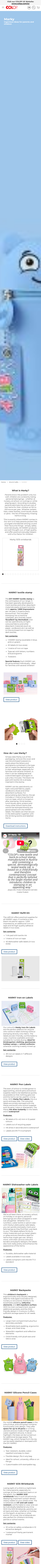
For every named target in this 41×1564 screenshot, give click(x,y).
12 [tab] (30, 574)
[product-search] (34, 7)
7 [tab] (18, 574)
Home (3, 482)
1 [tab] (3, 574)
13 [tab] (33, 574)
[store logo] (12, 7)
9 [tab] (23, 574)
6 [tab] (15, 574)
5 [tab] (13, 574)
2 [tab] (5, 574)
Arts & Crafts (13, 482)
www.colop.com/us (20, 4)
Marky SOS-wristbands (20, 539)
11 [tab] (28, 574)
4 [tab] (10, 574)
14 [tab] (35, 574)
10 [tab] (25, 574)
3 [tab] (8, 574)
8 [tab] (20, 574)
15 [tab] (38, 574)
